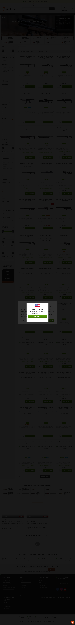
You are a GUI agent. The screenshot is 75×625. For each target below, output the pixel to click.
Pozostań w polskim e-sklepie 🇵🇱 (37, 320)
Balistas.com (40, 313)
